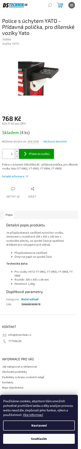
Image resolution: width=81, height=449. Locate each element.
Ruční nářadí (29, 299)
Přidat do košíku (39, 154)
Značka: (10, 44)
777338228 (14, 341)
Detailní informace (13, 176)
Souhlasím (39, 439)
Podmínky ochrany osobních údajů (23, 377)
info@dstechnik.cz (19, 335)
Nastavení (39, 425)
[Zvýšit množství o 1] (17, 151)
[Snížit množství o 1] (17, 156)
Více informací (33, 415)
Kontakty (7, 382)
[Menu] (72, 5)
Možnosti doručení (55, 142)
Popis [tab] (9, 215)
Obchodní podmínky (14, 372)
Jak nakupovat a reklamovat (19, 367)
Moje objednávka (12, 388)
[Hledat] (50, 5)
